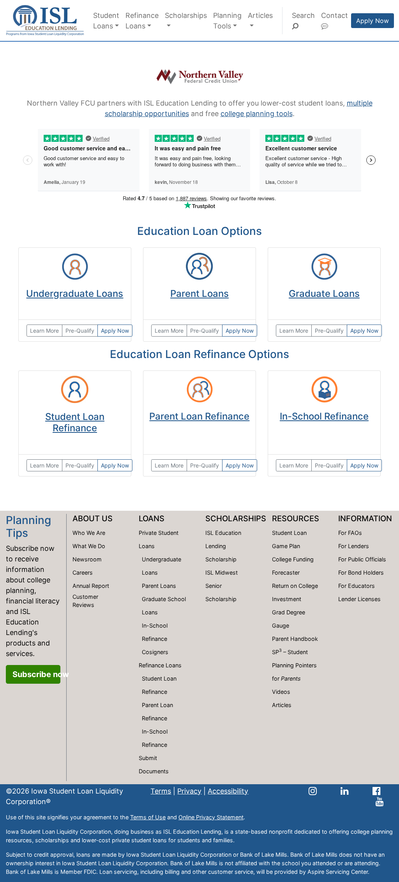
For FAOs (350, 532)
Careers (82, 572)
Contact (334, 15)
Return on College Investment (295, 592)
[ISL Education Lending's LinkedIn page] (344, 791)
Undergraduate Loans (74, 293)
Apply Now (372, 21)
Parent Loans (199, 293)
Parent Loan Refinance (199, 416)
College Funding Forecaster (293, 566)
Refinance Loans (142, 20)
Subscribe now (36, 674)
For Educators (356, 585)
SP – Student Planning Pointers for (294, 664)
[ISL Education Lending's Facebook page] (376, 791)
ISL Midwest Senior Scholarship (221, 585)
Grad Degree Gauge (288, 619)
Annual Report (90, 585)
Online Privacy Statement (211, 817)
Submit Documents (154, 764)
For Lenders (353, 546)
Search (303, 15)
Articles (260, 15)
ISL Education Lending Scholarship (223, 546)
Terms (160, 791)
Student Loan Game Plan (289, 539)
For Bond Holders (361, 572)
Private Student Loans (158, 539)
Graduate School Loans (164, 606)
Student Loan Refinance (74, 422)
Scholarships (186, 15)
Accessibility (228, 791)
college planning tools (257, 113)
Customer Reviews (85, 601)
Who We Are (88, 532)
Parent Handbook (295, 638)
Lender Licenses (359, 599)
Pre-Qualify (79, 330)
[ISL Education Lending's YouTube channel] (379, 801)
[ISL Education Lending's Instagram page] (312, 791)
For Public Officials (362, 559)
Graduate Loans (324, 293)
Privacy (189, 791)
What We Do (88, 546)
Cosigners (155, 652)
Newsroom (87, 559)
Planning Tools (227, 20)
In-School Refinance (324, 416)
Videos (281, 691)
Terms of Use (148, 817)
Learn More (44, 330)
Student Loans (106, 20)
